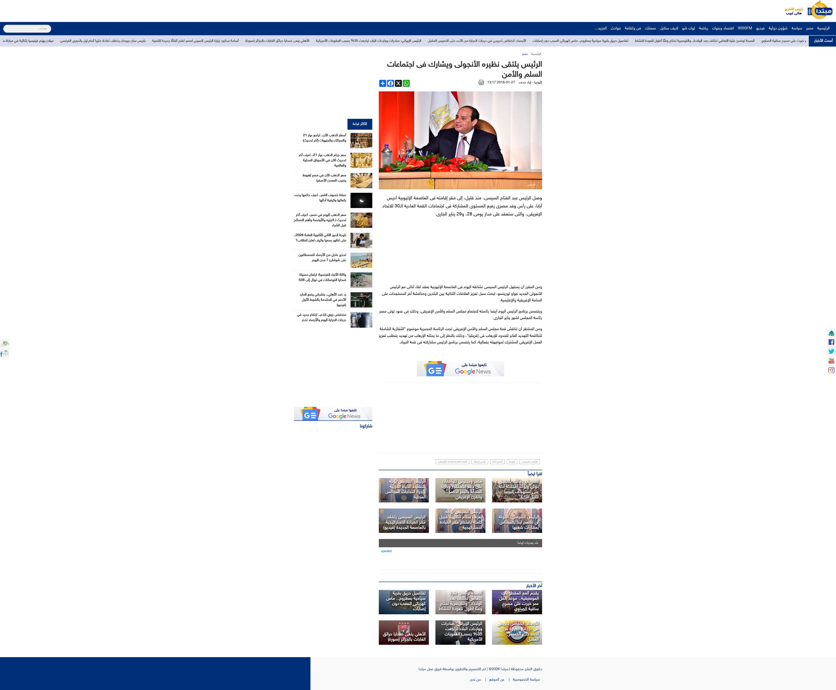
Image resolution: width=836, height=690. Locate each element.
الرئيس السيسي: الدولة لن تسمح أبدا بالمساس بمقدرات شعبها (519, 522)
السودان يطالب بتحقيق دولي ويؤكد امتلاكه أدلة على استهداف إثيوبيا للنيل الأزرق (519, 489)
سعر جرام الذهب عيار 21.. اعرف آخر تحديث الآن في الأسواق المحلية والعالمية (322, 160)
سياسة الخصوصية (527, 680)
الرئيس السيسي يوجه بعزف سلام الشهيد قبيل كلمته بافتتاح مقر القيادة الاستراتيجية (461, 519)
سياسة (797, 28)
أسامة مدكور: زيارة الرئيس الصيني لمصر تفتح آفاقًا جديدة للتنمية (325, 41)
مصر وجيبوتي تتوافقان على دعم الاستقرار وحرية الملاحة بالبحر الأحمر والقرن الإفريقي (461, 489)
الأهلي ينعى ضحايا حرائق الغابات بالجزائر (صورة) (407, 41)
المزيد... (601, 28)
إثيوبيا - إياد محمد (530, 83)
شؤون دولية (778, 28)
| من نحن (479, 680)
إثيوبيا (512, 461)
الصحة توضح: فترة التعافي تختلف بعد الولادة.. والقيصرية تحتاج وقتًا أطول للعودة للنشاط (460, 601)
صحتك (650, 28)
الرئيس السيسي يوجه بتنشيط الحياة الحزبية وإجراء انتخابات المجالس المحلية (406, 489)
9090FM (745, 28)
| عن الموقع (501, 680)
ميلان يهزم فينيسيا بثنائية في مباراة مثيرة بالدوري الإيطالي (144, 41)
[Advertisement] (81, 10)
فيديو (760, 28)
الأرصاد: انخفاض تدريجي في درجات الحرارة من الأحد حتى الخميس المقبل (607, 41)
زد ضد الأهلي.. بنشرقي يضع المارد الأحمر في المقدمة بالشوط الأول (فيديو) (323, 300)
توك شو (688, 28)
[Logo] (791, 10)
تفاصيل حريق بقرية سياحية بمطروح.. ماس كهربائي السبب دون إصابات (710, 41)
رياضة (703, 28)
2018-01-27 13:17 (501, 83)
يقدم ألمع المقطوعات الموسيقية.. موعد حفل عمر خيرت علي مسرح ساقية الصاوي (519, 601)
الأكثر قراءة (360, 124)
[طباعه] (481, 82)
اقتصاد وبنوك (723, 28)
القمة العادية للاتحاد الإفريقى (452, 461)
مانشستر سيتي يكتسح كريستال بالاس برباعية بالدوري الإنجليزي (56, 41)
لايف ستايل (669, 28)
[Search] (5, 25)
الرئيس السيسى (530, 461)
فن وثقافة (633, 28)
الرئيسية (824, 28)
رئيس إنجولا (480, 461)
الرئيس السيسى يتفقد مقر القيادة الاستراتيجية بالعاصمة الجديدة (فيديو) (404, 522)
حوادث (616, 28)
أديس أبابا (497, 461)
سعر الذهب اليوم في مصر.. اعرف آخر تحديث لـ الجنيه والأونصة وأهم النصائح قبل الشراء (320, 220)
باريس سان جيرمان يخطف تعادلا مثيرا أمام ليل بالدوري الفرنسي (232, 41)
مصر (809, 28)
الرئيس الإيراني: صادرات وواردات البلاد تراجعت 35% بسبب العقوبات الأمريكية (498, 41)
